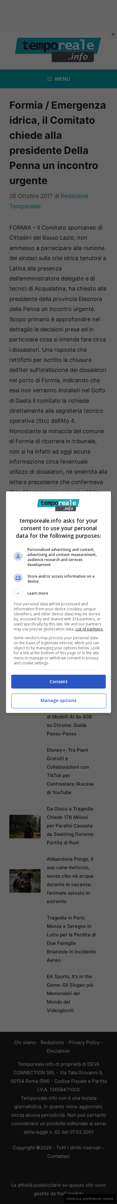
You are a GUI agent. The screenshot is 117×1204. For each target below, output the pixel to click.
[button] (59, 593)
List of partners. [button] (89, 629)
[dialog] (58, 602)
